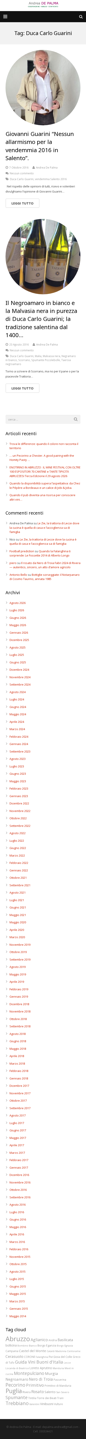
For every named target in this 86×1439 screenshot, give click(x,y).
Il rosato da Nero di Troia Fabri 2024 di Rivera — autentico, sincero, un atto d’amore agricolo (44, 565)
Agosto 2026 (17, 603)
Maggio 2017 (17, 1138)
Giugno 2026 (17, 618)
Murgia (51, 1373)
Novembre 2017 (19, 1093)
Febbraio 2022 (18, 863)
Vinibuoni (46, 1404)
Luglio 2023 (16, 766)
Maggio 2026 (17, 625)
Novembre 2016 (19, 1182)
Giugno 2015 (17, 1286)
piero (13, 563)
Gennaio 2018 (18, 1078)
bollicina (11, 1345)
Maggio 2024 (17, 714)
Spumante (17, 1397)
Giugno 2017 (17, 1130)
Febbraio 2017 (18, 1160)
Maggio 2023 (17, 781)
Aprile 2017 (16, 1145)
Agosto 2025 (17, 647)
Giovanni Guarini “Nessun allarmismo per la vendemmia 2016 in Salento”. (40, 146)
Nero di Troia (41, 1379)
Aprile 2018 (16, 1056)
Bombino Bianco (27, 1345)
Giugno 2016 (17, 1219)
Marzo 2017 (17, 1153)
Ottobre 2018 (18, 1019)
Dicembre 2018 (19, 1004)
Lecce (67, 1362)
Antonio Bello (18, 575)
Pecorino (15, 1385)
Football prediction (21, 551)
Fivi (51, 1357)
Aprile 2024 (16, 722)
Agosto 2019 (17, 967)
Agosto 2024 (17, 692)
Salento (50, 1392)
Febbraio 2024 (18, 737)
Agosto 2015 (17, 1272)
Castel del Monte (32, 1351)
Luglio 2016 (16, 1212)
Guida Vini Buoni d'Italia (39, 1362)
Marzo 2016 (17, 1242)
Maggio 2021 (17, 915)
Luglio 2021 (16, 900)
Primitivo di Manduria (58, 1385)
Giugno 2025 (17, 662)
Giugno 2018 (17, 1041)
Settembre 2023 (19, 751)
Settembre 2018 (19, 1026)
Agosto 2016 (17, 1205)
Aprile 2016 (16, 1234)
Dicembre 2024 (19, 670)
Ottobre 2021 (18, 878)
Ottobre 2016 (18, 1190)
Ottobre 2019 (18, 952)
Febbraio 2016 (18, 1249)
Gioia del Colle (62, 1357)
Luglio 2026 (16, 610)
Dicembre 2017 (19, 1086)
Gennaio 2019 (18, 997)
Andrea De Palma (47, 167)
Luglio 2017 (16, 1123)
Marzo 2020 (17, 937)
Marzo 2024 (17, 729)
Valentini (34, 1404)
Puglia (14, 1391)
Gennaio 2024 (18, 744)
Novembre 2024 (19, 677)
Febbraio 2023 (18, 788)
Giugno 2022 (17, 848)
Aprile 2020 (16, 930)
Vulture (58, 1404)
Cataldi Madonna (56, 1351)
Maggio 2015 (17, 1294)
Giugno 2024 (17, 707)
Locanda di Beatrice (17, 1368)
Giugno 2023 (17, 774)
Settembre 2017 (19, 1108)
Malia (38, 356)
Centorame (73, 1351)
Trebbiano (17, 1403)
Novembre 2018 (19, 1011)
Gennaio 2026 (18, 633)
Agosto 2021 (17, 892)
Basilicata (65, 1339)
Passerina (60, 1379)
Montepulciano (29, 1373)
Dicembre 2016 (19, 1175)
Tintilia (32, 1398)
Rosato (37, 1391)
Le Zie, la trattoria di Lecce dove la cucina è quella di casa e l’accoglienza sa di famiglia (44, 527)
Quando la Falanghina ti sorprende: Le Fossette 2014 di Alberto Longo (40, 553)
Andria (53, 1340)
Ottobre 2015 (18, 1264)
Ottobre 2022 (18, 818)
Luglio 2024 (16, 699)
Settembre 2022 (19, 826)
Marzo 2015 (17, 1301)
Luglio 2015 (16, 1279)
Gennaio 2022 (18, 870)
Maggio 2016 (17, 1227)
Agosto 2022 (17, 833)
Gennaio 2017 (18, 1168)
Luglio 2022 (16, 841)
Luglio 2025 (16, 655)
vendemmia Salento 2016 (51, 179)
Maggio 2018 (17, 1049)
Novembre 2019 (19, 945)
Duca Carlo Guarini (22, 179)
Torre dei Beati (46, 1398)
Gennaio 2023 (18, 796)
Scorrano (24, 360)
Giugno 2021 (17, 907)
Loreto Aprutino (41, 1368)
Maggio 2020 (17, 922)
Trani (60, 1398)
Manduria (58, 1368)
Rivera (26, 1392)
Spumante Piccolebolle (45, 360)
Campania (12, 1351)
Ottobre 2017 (18, 1101)
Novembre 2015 (19, 1257)
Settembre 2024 (19, 684)
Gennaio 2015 (18, 1309)
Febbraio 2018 (18, 1071)
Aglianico (39, 1339)
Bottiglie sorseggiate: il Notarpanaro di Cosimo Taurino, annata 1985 (44, 577)
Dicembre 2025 (19, 640)
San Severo (62, 1392)
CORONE (29, 1356)
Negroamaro (17, 1379)
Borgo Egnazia (65, 1345)
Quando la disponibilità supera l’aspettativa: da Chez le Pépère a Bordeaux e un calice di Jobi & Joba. (44, 485)
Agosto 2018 (17, 1034)
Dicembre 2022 (19, 803)
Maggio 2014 (17, 1316)
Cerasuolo (14, 1356)
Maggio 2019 (17, 974)
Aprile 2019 (16, 982)
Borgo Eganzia (46, 1345)
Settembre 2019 (19, 959)
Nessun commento (22, 173)
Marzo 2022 (17, 855)
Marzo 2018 (17, 1063)
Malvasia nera (51, 356)
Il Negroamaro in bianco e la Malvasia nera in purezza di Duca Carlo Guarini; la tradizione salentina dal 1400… (41, 319)
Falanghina (42, 1356)
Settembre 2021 (19, 885)
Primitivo (35, 1385)
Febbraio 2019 (18, 989)
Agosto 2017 (17, 1115)
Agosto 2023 (17, 759)
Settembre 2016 (19, 1197)
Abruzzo (18, 1338)
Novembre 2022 (19, 811)
